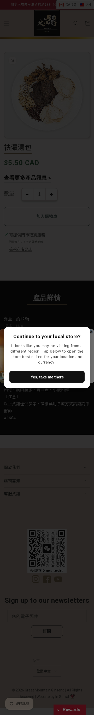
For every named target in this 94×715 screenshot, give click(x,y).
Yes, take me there (47, 377)
